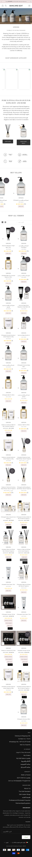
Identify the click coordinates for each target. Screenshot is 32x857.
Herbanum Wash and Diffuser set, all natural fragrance (23, 550)
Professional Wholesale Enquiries (19, 800)
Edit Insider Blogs (24, 794)
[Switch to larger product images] (5, 222)
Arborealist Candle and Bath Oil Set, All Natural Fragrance (24, 687)
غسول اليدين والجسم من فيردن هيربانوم (8, 306)
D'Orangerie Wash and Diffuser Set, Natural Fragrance (24, 585)
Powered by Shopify (17, 846)
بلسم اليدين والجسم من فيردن (8, 365)
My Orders (27, 755)
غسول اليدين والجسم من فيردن (24, 275)
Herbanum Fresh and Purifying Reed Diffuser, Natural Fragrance (8, 488)
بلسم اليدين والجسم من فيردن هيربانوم (24, 395)
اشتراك (26, 837)
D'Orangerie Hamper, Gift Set (8, 614)
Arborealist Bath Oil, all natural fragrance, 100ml (8, 276)
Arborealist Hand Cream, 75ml (8, 584)
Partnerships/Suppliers (23, 803)
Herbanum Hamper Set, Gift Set (8, 650)
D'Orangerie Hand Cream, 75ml (24, 614)
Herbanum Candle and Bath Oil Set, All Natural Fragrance (8, 425)
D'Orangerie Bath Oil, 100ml (8, 395)
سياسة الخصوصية (25, 764)
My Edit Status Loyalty (23, 758)
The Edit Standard (24, 791)
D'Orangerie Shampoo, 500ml (23, 719)
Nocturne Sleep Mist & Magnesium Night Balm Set (23, 306)
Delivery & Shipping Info (22, 736)
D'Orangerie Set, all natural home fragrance (8, 517)
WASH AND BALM (23, 142)
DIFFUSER (8, 141)
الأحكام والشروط (25, 761)
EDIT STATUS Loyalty (23, 778)
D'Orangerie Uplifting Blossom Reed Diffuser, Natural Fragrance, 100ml (23, 488)
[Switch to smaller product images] (2, 222)
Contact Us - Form (24, 739)
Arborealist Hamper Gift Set (24, 650)
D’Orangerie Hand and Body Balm (23, 366)
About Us (27, 788)
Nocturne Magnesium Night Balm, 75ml (8, 246)
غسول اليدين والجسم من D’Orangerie (21, 200)
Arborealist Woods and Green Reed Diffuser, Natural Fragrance (23, 458)
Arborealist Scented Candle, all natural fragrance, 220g (8, 687)
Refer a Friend (25, 775)
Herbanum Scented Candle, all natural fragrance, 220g (8, 458)
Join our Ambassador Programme (19, 781)
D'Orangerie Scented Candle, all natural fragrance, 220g (8, 336)
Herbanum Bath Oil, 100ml (24, 424)
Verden (21, 198)
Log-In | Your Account (23, 752)
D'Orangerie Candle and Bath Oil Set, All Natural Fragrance (23, 517)
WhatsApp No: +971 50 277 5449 (19, 742)
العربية (7, 842)
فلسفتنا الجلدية (26, 797)
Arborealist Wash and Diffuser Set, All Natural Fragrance (8, 550)
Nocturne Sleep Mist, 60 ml (24, 335)
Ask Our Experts (25, 744)
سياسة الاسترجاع (25, 767)
